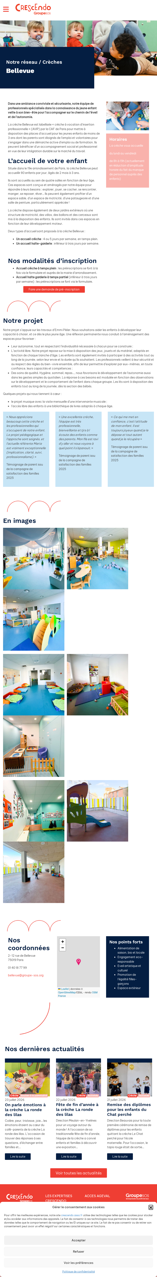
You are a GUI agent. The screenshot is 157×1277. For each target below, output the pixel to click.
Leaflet (65, 988)
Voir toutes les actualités (79, 1172)
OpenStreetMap (67, 992)
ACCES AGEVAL (97, 1196)
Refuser (78, 1251)
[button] (151, 1207)
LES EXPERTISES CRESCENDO (58, 1198)
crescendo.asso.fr (72, 1215)
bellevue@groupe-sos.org (26, 975)
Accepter (79, 1240)
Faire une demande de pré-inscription (54, 289)
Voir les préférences (78, 1263)
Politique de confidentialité (78, 1271)
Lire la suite (17, 1156)
